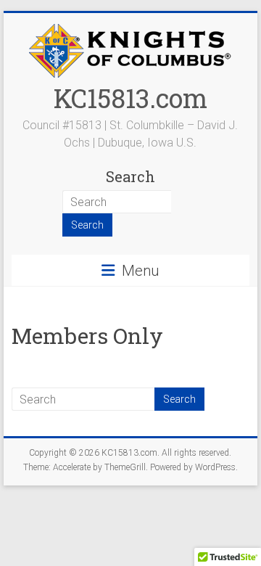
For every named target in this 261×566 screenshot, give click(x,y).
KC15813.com (130, 98)
